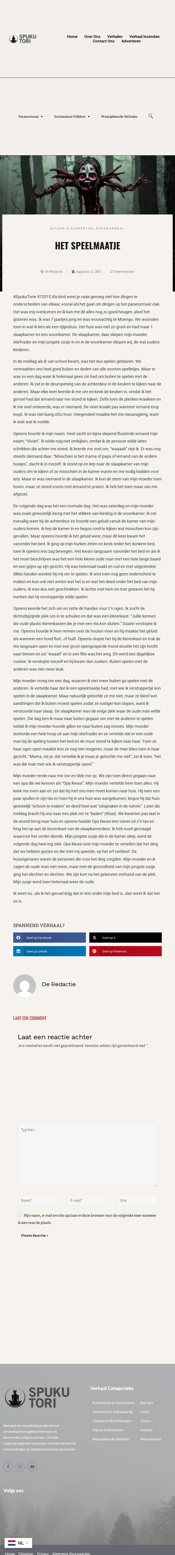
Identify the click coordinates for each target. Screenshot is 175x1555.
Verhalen (115, 36)
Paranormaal (28, 116)
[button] (49, 937)
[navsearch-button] (150, 116)
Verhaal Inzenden (144, 36)
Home (72, 36)
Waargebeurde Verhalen (119, 116)
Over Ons (92, 36)
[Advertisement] (87, 1089)
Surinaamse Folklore (69, 116)
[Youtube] (32, 1466)
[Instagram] (20, 1466)
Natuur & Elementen (71, 228)
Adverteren (131, 41)
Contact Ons (104, 41)
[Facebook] (8, 1466)
